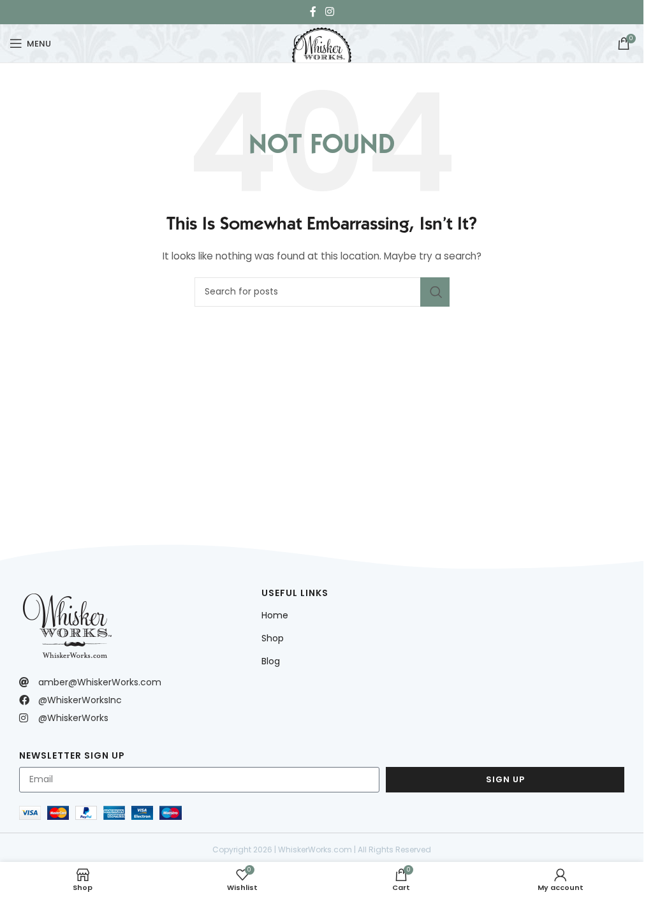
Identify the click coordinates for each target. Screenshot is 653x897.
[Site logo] (321, 42)
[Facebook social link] (313, 12)
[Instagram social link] (329, 12)
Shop (272, 638)
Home (274, 615)
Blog (270, 661)
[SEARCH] (435, 292)
